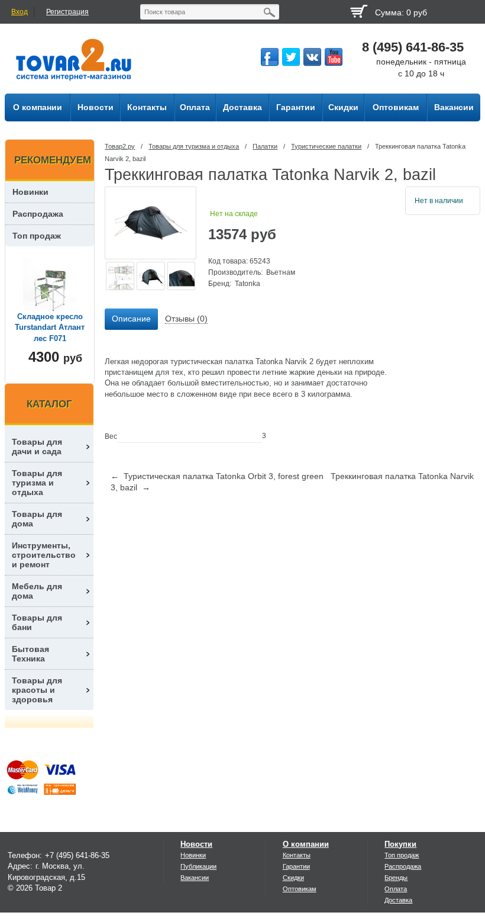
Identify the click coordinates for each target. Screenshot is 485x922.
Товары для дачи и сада (37, 446)
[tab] (131, 319)
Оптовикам (299, 888)
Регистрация (67, 12)
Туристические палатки (326, 146)
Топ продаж (36, 235)
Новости (196, 844)
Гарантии (296, 866)
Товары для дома (37, 518)
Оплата (395, 888)
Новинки (30, 192)
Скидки (293, 877)
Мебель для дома (37, 591)
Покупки (400, 844)
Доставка (398, 900)
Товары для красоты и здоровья (37, 690)
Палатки (265, 146)
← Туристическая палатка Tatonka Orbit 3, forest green (217, 476)
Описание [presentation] (131, 318)
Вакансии (194, 877)
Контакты (297, 855)
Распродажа (37, 214)
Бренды (396, 877)
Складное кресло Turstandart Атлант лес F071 (50, 327)
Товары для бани (37, 622)
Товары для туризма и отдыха (193, 146)
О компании (306, 844)
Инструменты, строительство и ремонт (44, 555)
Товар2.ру (120, 146)
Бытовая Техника (30, 653)
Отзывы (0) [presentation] (186, 318)
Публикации (198, 866)
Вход (19, 12)
